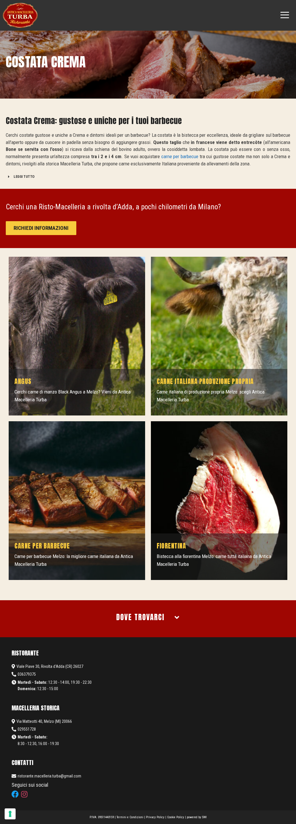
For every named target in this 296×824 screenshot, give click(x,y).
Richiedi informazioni (41, 228)
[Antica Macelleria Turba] (20, 15)
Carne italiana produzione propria (205, 381)
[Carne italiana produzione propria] (219, 336)
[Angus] (77, 336)
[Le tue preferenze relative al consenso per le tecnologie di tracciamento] (10, 813)
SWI (204, 817)
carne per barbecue (179, 156)
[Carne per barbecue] (77, 500)
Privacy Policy (155, 817)
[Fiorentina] (219, 500)
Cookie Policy (175, 817)
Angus (23, 381)
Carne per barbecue (42, 545)
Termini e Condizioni (129, 817)
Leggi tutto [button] (24, 176)
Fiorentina (171, 545)
